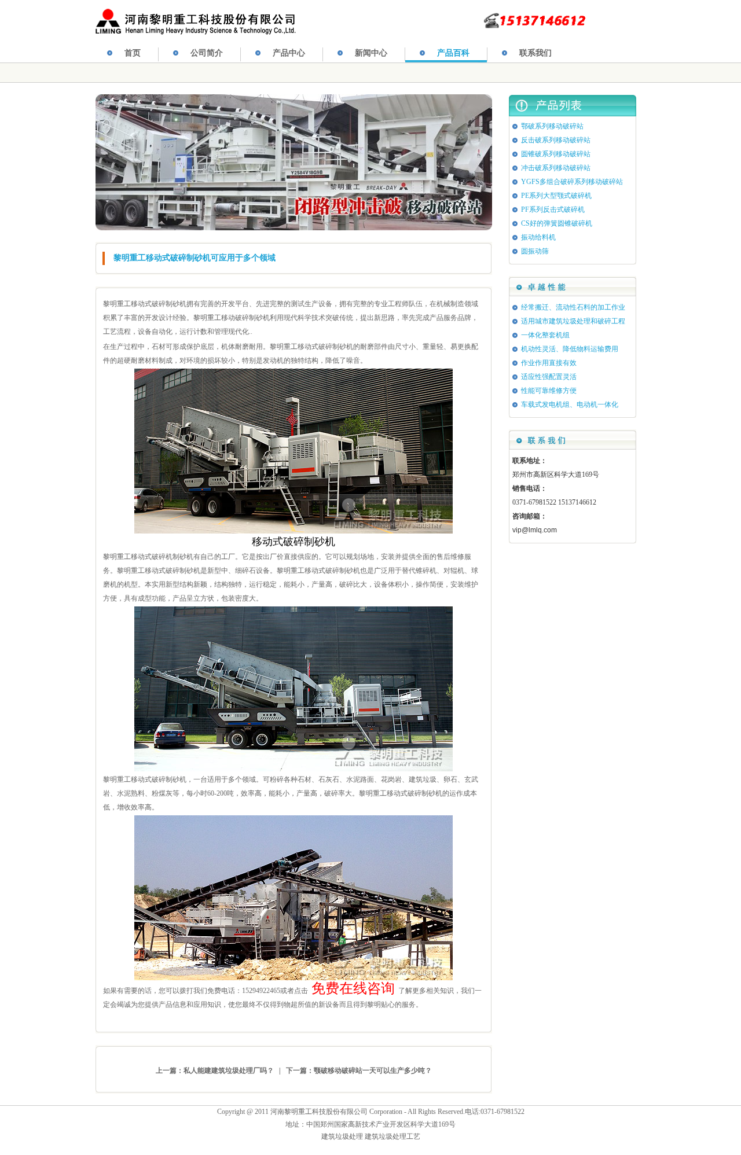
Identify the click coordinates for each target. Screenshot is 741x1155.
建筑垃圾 (422, 779)
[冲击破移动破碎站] (294, 228)
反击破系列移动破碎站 (555, 140)
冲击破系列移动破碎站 (555, 168)
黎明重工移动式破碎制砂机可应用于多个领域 (194, 257)
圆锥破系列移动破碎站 (555, 154)
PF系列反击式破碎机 (553, 209)
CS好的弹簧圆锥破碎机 (556, 223)
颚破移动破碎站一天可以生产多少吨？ (373, 1070)
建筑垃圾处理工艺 (392, 1136)
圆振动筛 (535, 251)
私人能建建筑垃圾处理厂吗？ (229, 1070)
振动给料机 (538, 237)
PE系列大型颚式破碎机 (556, 196)
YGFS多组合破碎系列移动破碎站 (572, 182)
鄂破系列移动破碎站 (552, 126)
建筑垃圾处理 (342, 1136)
